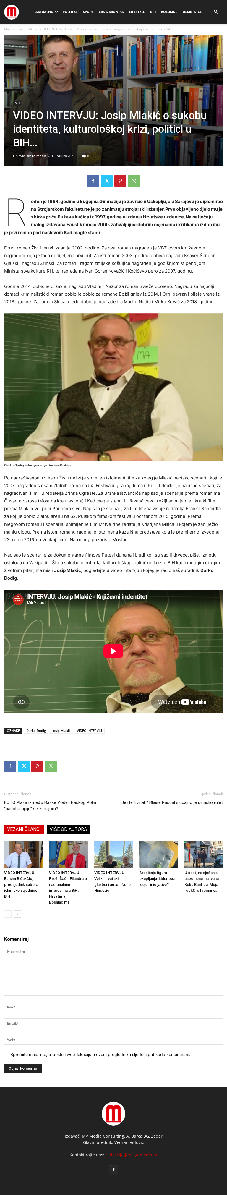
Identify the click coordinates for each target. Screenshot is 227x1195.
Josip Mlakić (61, 730)
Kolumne (169, 11)
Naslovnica (13, 29)
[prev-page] (8, 914)
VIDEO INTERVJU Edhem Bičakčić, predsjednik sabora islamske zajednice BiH (21, 884)
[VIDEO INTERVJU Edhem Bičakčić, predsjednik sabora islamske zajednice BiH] (23, 854)
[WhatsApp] (134, 181)
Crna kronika (111, 11)
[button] (216, 12)
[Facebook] (93, 181)
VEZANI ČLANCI (24, 829)
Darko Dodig (36, 730)
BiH (153, 11)
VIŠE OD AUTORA (68, 829)
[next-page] (17, 914)
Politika (70, 11)
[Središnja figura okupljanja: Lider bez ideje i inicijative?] (158, 854)
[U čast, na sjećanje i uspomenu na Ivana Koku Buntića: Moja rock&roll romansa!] (203, 854)
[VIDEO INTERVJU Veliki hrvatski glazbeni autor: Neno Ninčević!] (113, 854)
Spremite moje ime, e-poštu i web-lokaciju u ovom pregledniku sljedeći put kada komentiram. (100, 1054)
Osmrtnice (192, 11)
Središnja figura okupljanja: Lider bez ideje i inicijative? (157, 878)
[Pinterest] (120, 181)
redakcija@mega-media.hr (132, 1154)
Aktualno (44, 11)
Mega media (37, 156)
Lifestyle (137, 11)
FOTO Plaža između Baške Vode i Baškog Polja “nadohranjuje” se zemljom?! (50, 805)
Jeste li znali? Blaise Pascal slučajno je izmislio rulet (172, 802)
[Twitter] (107, 181)
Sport (88, 11)
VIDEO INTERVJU (89, 730)
